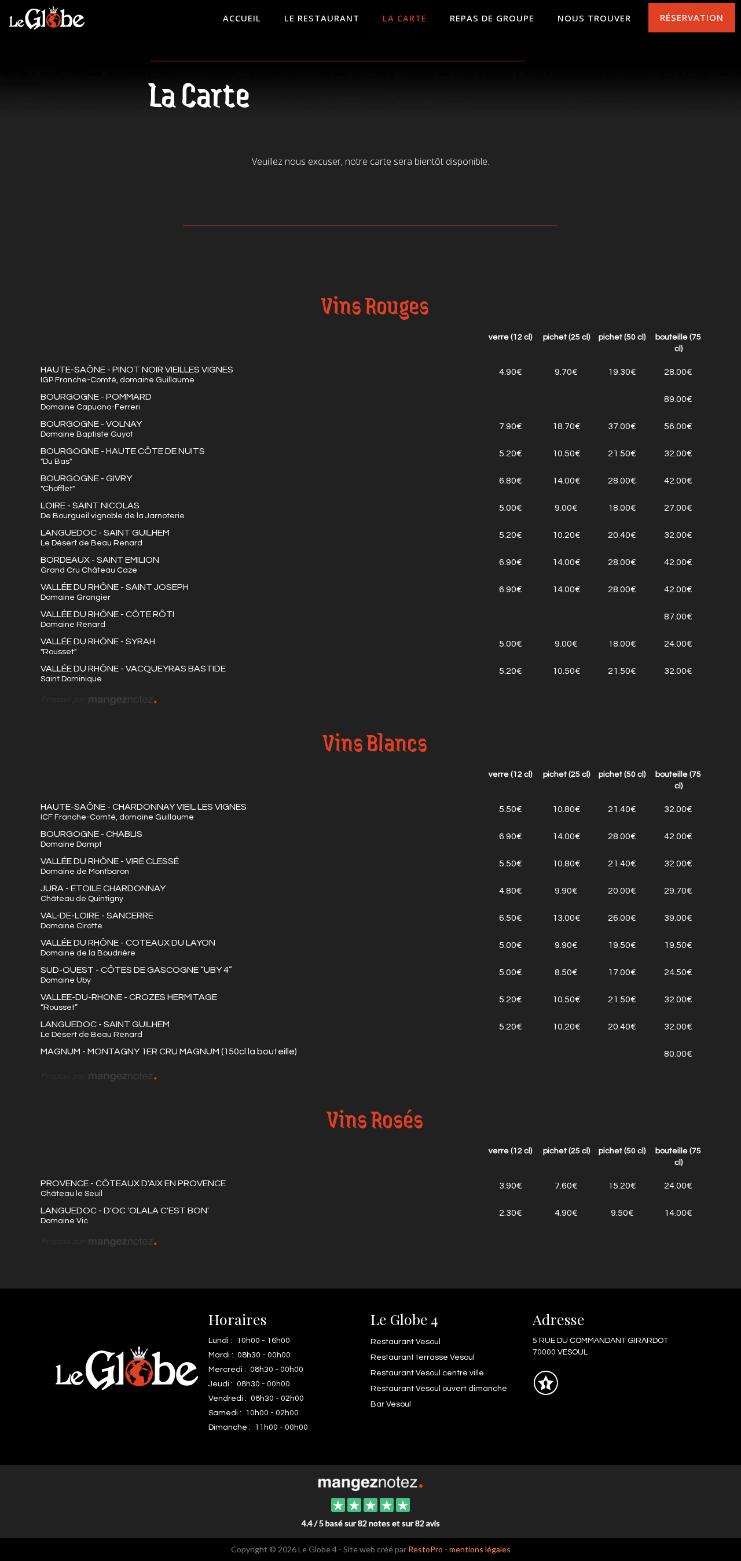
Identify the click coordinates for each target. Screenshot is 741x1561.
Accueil (242, 18)
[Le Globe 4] (370, 1482)
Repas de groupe (492, 18)
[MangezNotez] (546, 1391)
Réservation (692, 17)
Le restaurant (322, 18)
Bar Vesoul (390, 1404)
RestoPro (425, 1549)
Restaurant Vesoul (405, 1342)
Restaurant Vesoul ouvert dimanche (438, 1389)
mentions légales (480, 1549)
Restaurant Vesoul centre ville (427, 1373)
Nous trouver (594, 18)
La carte (405, 18)
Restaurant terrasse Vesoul (422, 1357)
